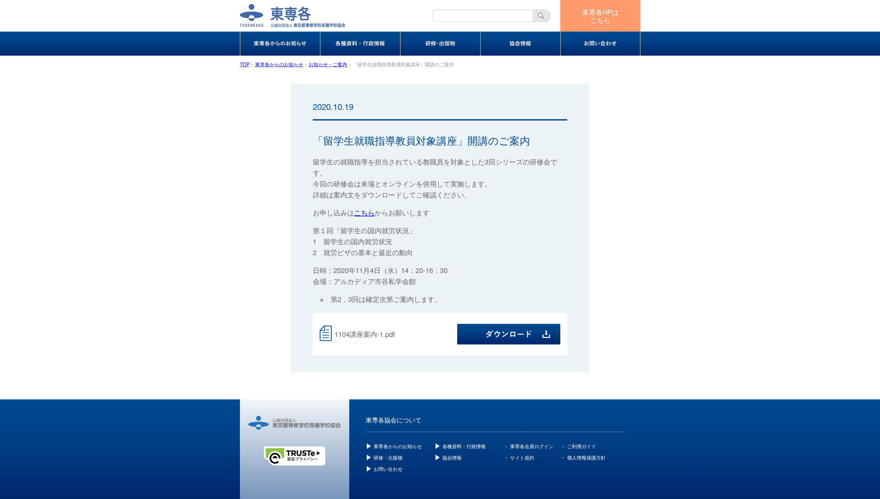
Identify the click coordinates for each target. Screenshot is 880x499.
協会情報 (452, 457)
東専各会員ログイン (531, 446)
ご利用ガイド (581, 446)
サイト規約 (522, 457)
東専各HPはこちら (600, 16)
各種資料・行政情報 (464, 446)
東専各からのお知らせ (398, 446)
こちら (364, 212)
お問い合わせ (388, 469)
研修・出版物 (388, 457)
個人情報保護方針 (586, 457)
